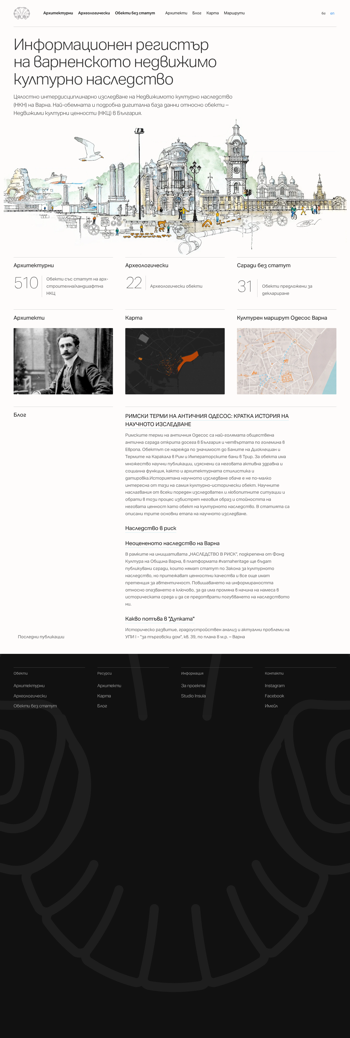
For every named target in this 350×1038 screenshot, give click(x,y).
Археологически (94, 12)
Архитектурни (58, 12)
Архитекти (176, 12)
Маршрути (234, 12)
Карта (213, 12)
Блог (196, 12)
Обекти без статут (135, 12)
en (332, 13)
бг (324, 13)
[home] (22, 13)
